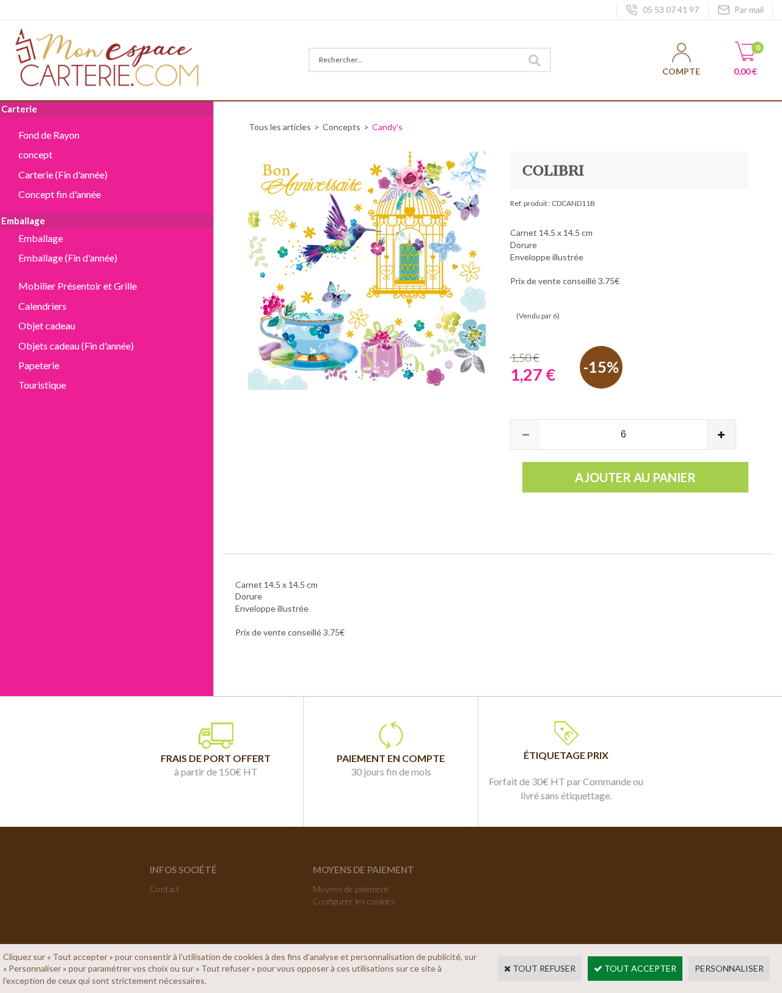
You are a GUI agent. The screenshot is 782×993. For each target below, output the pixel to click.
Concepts (341, 127)
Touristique (42, 384)
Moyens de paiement (351, 889)
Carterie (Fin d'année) (63, 174)
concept (35, 154)
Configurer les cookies (354, 901)
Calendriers (42, 306)
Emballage (40, 238)
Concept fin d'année (59, 194)
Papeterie (38, 365)
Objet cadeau (46, 325)
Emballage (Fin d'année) (67, 257)
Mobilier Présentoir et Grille (77, 285)
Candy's (387, 127)
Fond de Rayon (48, 135)
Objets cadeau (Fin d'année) (76, 345)
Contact (165, 889)
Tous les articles (280, 127)
